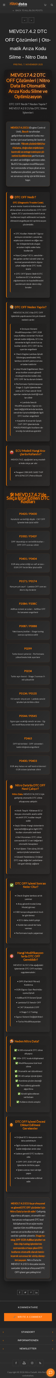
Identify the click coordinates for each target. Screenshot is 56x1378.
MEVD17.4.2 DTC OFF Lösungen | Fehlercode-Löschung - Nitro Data (31, 20)
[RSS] (40, 1363)
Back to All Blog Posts (29, 10)
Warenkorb (45, 4)
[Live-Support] (50, 1372)
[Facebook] (16, 1363)
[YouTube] (24, 1363)
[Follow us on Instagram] (32, 1363)
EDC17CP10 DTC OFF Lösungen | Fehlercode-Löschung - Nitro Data (24, 20)
